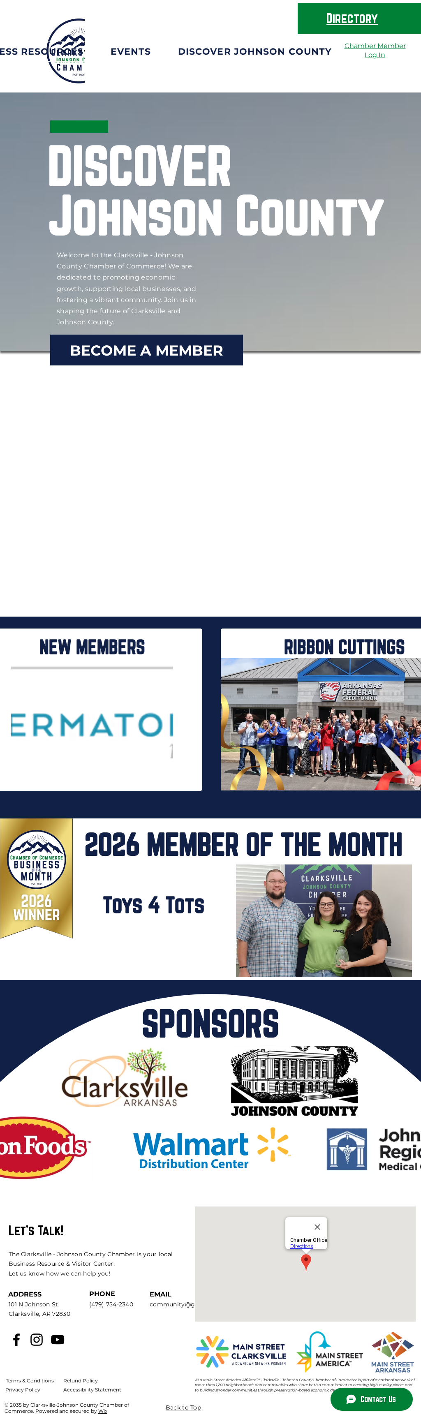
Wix (102, 1411)
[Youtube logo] (57, 1339)
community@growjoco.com (192, 1304)
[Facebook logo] (16, 1339)
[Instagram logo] (36, 1339)
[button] (131, 52)
